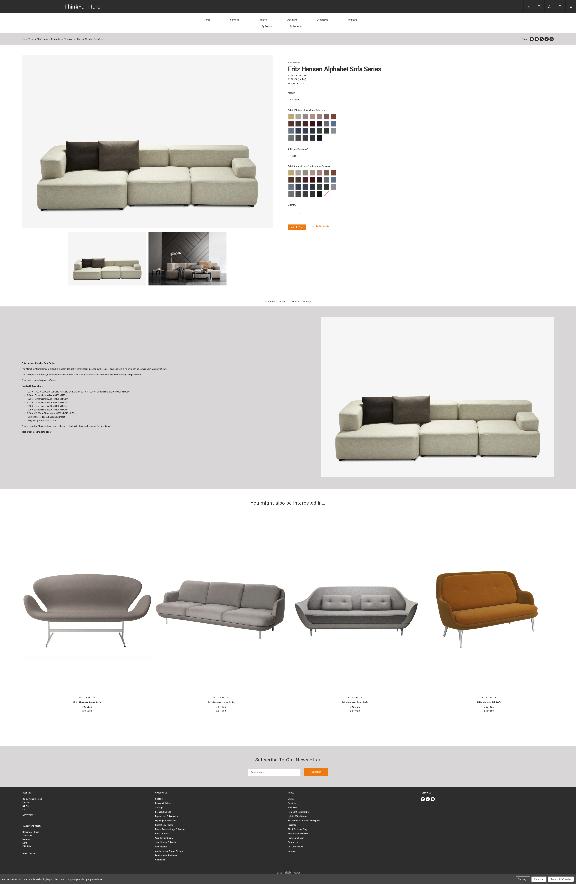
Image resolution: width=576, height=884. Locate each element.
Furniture (352, 19)
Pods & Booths (162, 833)
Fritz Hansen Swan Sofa (87, 702)
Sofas (68, 39)
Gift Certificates (295, 846)
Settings (523, 879)
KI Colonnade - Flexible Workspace (304, 820)
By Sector (294, 26)
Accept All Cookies (561, 879)
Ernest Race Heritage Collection (170, 829)
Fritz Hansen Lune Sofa (221, 702)
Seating (32, 39)
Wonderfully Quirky (164, 838)
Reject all (539, 879)
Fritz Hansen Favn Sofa (355, 702)
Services (234, 19)
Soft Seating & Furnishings (50, 39)
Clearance (160, 860)
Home (207, 19)
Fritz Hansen (294, 62)
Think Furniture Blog (297, 829)
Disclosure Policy (296, 838)
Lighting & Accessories (166, 820)
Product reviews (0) (301, 302)
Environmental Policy (298, 833)
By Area (266, 26)
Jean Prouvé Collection (166, 842)
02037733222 (29, 815)
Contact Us (322, 19)
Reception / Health (164, 825)
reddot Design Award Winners (169, 851)
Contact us (293, 842)
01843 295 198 (29, 853)
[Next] (269, 259)
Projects (263, 19)
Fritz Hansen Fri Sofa (489, 702)
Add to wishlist (323, 226)
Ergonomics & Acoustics (166, 816)
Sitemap (292, 851)
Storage (159, 807)
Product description (275, 302)
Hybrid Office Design (297, 816)
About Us (292, 19)
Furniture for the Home (166, 855)
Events (291, 799)
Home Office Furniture (298, 812)
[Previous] (25, 259)
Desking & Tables (163, 803)
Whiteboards (161, 846)
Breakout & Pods (163, 812)
